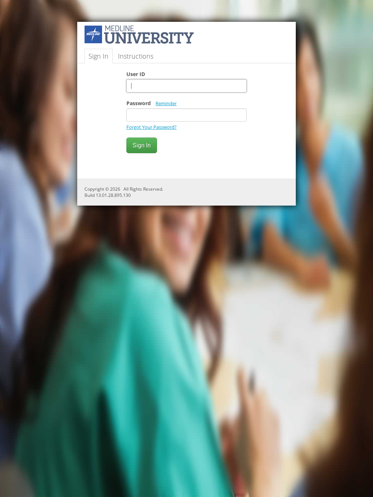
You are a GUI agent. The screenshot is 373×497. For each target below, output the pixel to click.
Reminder (166, 103)
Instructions (135, 56)
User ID (135, 74)
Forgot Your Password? (151, 127)
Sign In (99, 56)
